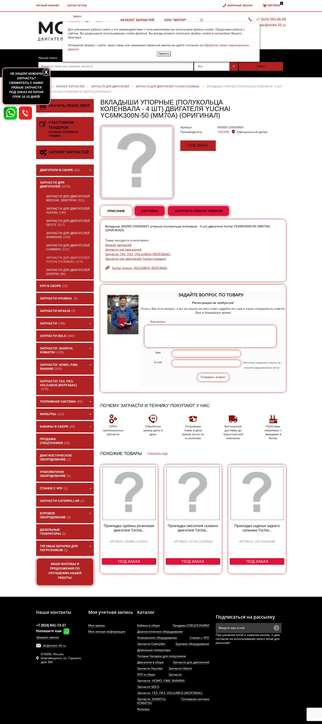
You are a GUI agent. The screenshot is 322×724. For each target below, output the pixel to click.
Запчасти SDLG (148, 687)
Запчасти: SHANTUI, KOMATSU (151, 701)
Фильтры (143, 709)
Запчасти (175, 674)
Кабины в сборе (148, 625)
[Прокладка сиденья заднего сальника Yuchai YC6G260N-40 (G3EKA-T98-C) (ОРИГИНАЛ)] (257, 493)
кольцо (127, 268)
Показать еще (158, 453)
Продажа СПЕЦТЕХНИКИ (191, 625)
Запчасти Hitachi (180, 668)
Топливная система (195, 699)
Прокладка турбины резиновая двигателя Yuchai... (129, 528)
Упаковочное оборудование (157, 637)
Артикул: (186, 127)
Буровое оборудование (192, 644)
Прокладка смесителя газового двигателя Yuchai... (193, 528)
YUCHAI (224, 132)
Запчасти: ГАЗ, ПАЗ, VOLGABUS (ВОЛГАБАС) (137, 254)
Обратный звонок (240, 5)
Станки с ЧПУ (199, 637)
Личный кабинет (48, 5)
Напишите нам (49, 631)
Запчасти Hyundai (150, 668)
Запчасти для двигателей (123, 249)
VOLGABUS (141, 268)
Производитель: (191, 132)
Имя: (158, 352)
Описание (116, 211)
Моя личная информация (106, 631)
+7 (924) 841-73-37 (51, 625)
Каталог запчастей (118, 245)
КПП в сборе (146, 674)
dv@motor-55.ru (54, 645)
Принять (163, 53)
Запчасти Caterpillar (151, 644)
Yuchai (116, 268)
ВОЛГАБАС (159, 268)
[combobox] (216, 66)
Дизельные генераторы (154, 650)
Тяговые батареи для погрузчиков (161, 656)
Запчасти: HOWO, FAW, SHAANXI (161, 680)
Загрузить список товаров (198, 211)
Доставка (149, 211)
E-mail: (158, 362)
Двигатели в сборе (150, 662)
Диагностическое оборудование (160, 631)
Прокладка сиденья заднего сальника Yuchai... (257, 528)
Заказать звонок (47, 637)
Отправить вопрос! (213, 377)
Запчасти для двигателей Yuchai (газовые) (135, 258)
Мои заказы (96, 625)
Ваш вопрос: (158, 321)
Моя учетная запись (110, 612)
